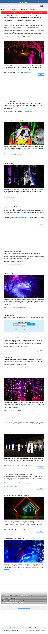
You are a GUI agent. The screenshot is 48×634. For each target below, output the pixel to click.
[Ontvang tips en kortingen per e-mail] (17, 630)
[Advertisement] (24, 89)
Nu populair (32, 9)
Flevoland (23, 364)
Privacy (37, 627)
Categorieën (14, 9)
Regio (3, 9)
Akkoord (26, 2)
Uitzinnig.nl (6, 569)
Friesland (29, 465)
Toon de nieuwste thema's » (24, 608)
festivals (5, 565)
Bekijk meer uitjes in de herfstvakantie (12, 264)
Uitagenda (24, 9)
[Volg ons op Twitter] (13, 630)
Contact (27, 627)
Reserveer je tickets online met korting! (13, 154)
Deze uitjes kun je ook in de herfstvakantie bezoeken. (15, 367)
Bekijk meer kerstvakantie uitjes (11, 486)
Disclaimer (32, 627)
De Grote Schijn (40, 189)
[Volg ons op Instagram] (15, 630)
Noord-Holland (30, 410)
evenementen (23, 567)
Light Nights (34, 148)
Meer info (21, 2)
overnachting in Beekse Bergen (25, 217)
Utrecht (24, 346)
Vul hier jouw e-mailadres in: (24, 322)
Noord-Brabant (27, 72)
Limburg (26, 307)
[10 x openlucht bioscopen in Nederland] (24, 603)
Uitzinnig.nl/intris (28, 630)
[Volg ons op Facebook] (11, 630)
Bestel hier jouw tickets (10, 197)
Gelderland (23, 261)
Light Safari (25, 210)
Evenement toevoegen (20, 627)
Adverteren (11, 627)
